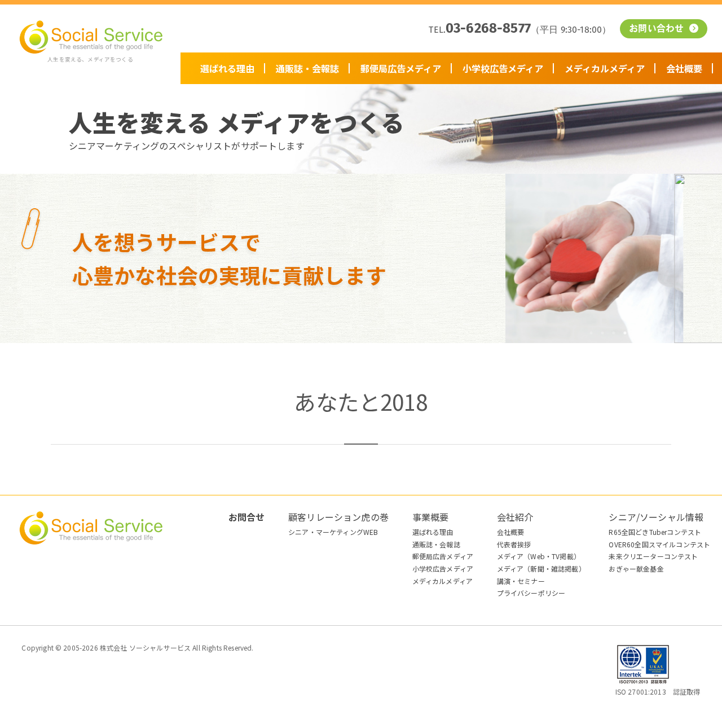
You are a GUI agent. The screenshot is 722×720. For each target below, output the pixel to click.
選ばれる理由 (227, 68)
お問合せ (246, 517)
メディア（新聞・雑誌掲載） (541, 568)
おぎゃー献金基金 (636, 568)
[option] (613, 258)
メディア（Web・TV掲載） (538, 556)
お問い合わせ (657, 29)
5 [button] (636, 333)
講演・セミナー (521, 581)
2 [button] (602, 333)
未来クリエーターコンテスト (653, 556)
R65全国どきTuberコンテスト (655, 532)
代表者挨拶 (514, 544)
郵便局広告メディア (400, 68)
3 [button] (613, 333)
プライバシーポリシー (531, 593)
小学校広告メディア (503, 68)
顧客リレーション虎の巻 (338, 517)
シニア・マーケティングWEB (333, 532)
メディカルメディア (605, 68)
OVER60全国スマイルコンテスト (659, 544)
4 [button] (625, 333)
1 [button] (591, 333)
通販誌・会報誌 (307, 68)
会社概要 (684, 68)
